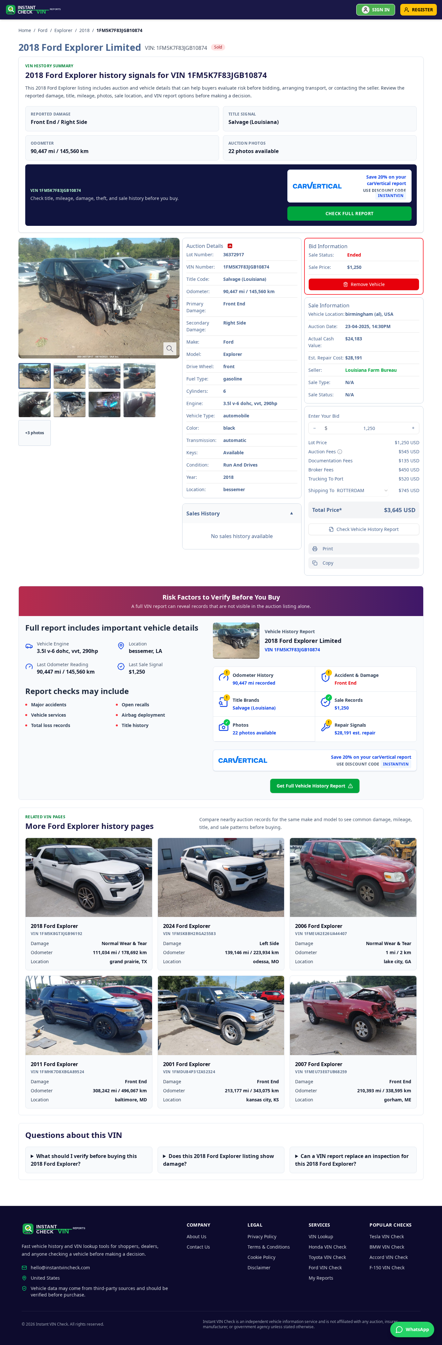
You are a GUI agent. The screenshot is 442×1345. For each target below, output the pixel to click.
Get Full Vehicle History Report (311, 786)
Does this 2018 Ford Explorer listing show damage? (218, 1159)
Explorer (63, 30)
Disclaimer (259, 1267)
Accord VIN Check (389, 1257)
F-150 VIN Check (387, 1267)
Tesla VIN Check (387, 1236)
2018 (84, 30)
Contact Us (198, 1247)
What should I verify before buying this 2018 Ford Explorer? (84, 1159)
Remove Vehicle (368, 284)
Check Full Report (350, 213)
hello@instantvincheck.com (60, 1267)
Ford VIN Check (325, 1267)
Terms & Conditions (269, 1247)
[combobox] (363, 490)
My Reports (321, 1278)
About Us (196, 1236)
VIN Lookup (321, 1236)
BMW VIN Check (387, 1247)
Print (328, 549)
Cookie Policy (261, 1257)
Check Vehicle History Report (368, 529)
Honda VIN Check (327, 1247)
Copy (328, 563)
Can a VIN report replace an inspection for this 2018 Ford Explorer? (352, 1159)
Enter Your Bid (323, 416)
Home (24, 30)
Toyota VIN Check (327, 1257)
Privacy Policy (262, 1236)
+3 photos (34, 432)
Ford (43, 30)
